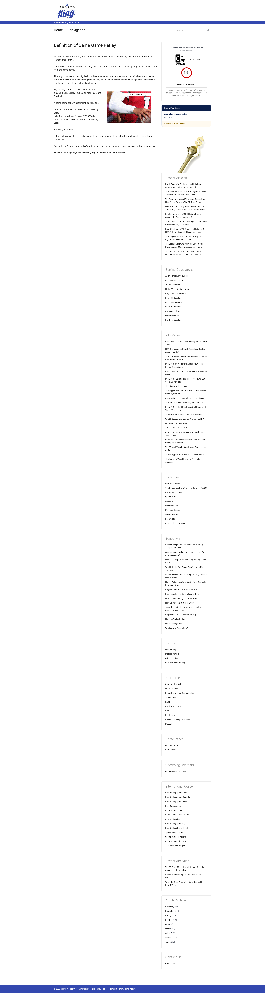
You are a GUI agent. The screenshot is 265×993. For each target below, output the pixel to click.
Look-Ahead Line (172, 483)
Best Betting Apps (173, 806)
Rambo (168, 702)
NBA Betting (170, 649)
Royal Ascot (170, 750)
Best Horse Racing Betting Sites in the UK (182, 594)
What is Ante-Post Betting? (176, 628)
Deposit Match (171, 506)
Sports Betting (171, 497)
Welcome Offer (171, 514)
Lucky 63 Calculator (173, 298)
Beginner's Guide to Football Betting (180, 615)
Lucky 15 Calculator (173, 307)
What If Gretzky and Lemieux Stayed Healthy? (184, 419)
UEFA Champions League (176, 771)
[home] (66, 11)
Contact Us (170, 963)
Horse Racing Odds (173, 623)
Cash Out (169, 501)
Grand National (171, 745)
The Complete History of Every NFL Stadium (184, 403)
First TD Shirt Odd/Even (175, 523)
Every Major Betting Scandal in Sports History (184, 398)
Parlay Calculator (172, 311)
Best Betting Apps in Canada (177, 797)
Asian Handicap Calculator (176, 276)
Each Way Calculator (174, 280)
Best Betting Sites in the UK (176, 828)
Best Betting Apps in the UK (177, 793)
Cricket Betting (171, 658)
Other (167, 933)
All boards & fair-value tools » (174, 124)
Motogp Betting (172, 654)
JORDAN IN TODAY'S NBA (176, 428)
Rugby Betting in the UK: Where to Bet (181, 589)
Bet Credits (170, 519)
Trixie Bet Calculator (173, 285)
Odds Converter (172, 316)
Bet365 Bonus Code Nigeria (177, 815)
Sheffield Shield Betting (175, 663)
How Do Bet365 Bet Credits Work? (179, 603)
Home (58, 30)
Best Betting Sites (172, 819)
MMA (167, 929)
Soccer (168, 937)
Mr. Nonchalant (172, 688)
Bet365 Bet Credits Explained (177, 841)
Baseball (169, 906)
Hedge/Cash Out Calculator (177, 289)
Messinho (169, 724)
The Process (170, 697)
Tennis (168, 942)
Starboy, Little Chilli (173, 684)
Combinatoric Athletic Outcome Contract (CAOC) (186, 488)
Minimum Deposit (172, 510)
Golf (167, 924)
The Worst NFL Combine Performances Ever (184, 414)
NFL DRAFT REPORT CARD (176, 423)
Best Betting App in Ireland (176, 801)
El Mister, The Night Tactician (177, 719)
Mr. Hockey (170, 715)
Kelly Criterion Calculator (175, 293)
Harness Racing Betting (175, 619)
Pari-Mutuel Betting (173, 492)
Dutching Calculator (173, 320)
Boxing (168, 915)
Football (168, 920)
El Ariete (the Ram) (173, 706)
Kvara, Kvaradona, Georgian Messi (180, 693)
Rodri (167, 711)
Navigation (77, 30)
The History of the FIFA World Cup (179, 386)
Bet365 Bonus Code (173, 810)
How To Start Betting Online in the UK (181, 598)
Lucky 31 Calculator (173, 302)
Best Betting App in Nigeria (176, 824)
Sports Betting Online (174, 832)
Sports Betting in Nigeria (175, 837)
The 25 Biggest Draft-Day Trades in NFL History (185, 455)
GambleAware (195, 59)
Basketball (169, 911)
